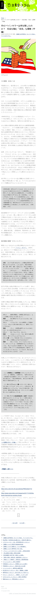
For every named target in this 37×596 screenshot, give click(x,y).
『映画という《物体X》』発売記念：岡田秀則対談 (15, 559)
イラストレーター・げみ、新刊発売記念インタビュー (16, 542)
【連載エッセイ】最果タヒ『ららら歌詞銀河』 (14, 546)
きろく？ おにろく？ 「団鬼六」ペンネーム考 (15, 574)
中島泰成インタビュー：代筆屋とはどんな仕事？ (15, 564)
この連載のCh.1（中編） (9, 442)
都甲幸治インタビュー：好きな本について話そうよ (16, 572)
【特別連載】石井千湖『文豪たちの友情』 (13, 555)
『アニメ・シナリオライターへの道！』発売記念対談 (16, 551)
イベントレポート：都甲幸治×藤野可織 (13, 568)
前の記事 (15, 523)
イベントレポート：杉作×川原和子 (11, 561)
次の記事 (22, 523)
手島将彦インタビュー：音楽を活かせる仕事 (14, 566)
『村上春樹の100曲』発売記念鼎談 (11, 553)
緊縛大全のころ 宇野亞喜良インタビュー (13, 579)
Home (2, 18)
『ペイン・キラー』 (21, 248)
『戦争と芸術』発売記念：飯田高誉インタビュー (15, 557)
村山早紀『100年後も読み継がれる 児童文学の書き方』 (17, 540)
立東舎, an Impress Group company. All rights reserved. (22, 593)
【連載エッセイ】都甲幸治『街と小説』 (13, 548)
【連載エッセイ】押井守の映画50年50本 (13, 544)
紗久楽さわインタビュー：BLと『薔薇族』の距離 (15, 570)
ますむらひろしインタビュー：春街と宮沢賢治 (14, 577)
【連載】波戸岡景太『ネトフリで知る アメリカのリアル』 (18, 538)
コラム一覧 (4, 588)
